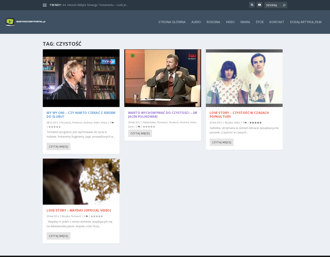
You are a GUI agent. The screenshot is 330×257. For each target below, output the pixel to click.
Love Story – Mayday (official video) (79, 210)
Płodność (77, 122)
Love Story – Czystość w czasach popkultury (239, 115)
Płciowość (66, 122)
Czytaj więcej (58, 146)
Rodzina (213, 22)
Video (230, 22)
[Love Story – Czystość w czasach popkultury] (244, 78)
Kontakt (276, 22)
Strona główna (172, 22)
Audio (196, 22)
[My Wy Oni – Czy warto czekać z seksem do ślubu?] (81, 78)
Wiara (245, 22)
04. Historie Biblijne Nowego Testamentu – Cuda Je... (95, 5)
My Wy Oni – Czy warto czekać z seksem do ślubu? (81, 115)
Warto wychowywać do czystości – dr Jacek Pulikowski (162, 115)
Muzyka (66, 216)
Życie (260, 22)
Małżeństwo (149, 122)
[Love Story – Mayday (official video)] (81, 182)
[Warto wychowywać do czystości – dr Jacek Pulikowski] (162, 78)
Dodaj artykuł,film (305, 22)
